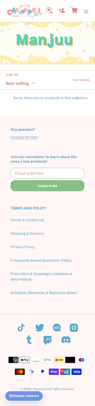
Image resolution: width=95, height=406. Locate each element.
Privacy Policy (23, 247)
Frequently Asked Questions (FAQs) (41, 260)
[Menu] (86, 11)
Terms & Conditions (27, 220)
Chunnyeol (40, 389)
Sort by (12, 75)
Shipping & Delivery (27, 233)
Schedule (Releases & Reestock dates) (44, 293)
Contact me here (24, 137)
